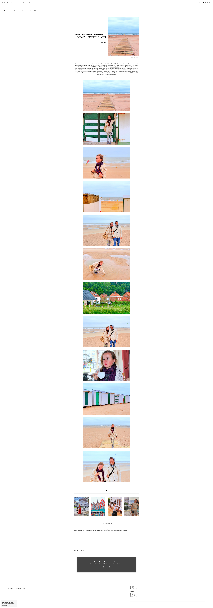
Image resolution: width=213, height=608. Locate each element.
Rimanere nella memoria (21, 10)
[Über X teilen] (106, 490)
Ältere (83, 550)
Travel (105, 42)
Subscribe (23, 2)
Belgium (101, 42)
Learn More (4, 605)
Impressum (133, 587)
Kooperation (133, 594)
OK (9, 605)
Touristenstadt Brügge (114, 66)
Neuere (76, 550)
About (17, 2)
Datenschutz (133, 586)
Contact (132, 595)
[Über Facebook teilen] (105, 490)
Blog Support (133, 588)
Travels (11, 2)
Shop (29, 2)
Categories (4, 2)
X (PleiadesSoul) (134, 596)
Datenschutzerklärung (106, 530)
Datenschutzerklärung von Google (120, 530)
